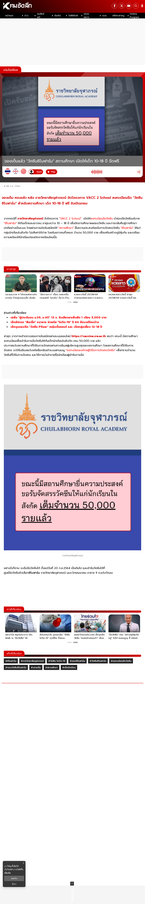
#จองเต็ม (36, 667)
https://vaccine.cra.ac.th (89, 336)
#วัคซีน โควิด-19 (56, 661)
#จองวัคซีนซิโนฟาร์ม (15, 667)
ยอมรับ (14, 878)
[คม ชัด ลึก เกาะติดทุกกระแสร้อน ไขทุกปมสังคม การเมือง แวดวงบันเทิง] (72, 6)
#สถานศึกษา (51, 667)
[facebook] (114, 5)
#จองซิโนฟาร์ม (77, 661)
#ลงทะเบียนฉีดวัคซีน (121, 661)
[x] (121, 5)
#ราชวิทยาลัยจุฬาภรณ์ (32, 661)
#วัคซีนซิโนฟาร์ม (98, 661)
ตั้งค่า (14, 884)
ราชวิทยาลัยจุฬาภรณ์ (30, 218)
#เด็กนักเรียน (69, 667)
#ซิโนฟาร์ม (10, 661)
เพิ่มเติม (7, 872)
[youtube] (129, 5)
